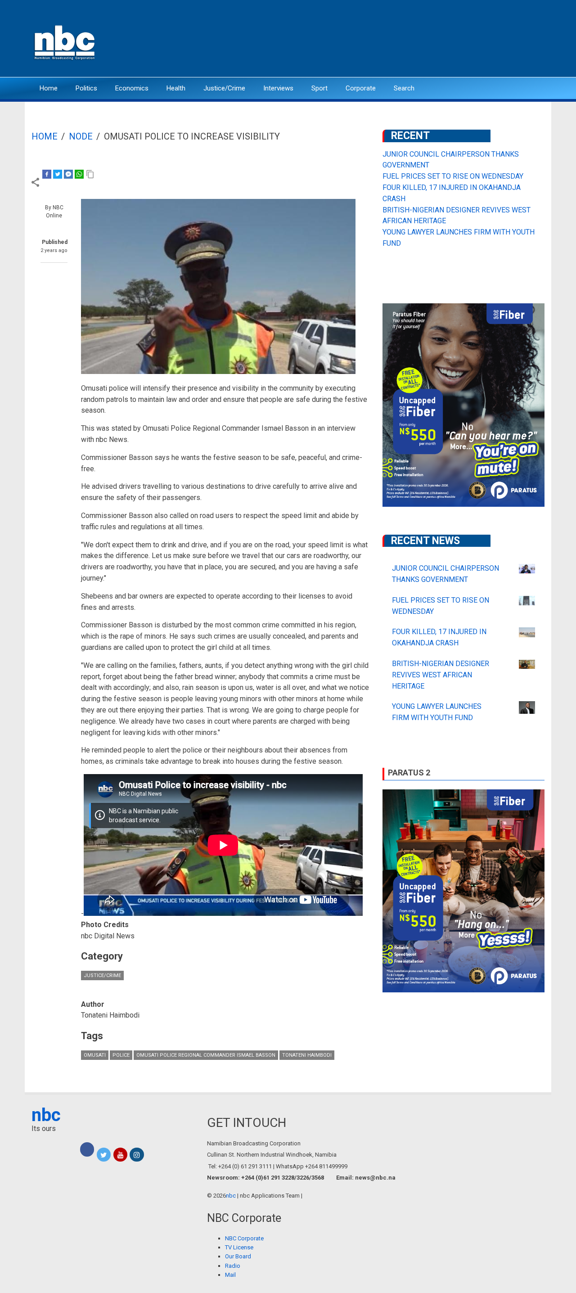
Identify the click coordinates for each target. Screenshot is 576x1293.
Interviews (278, 88)
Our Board (238, 1256)
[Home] (65, 41)
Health (175, 88)
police (121, 1055)
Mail (230, 1274)
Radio (232, 1265)
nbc (46, 1115)
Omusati (95, 1055)
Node (81, 136)
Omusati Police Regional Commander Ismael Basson (205, 1055)
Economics (131, 88)
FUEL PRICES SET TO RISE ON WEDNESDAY (452, 176)
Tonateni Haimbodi (307, 1055)
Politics (86, 88)
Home (49, 88)
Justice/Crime (224, 88)
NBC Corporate (244, 1238)
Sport (319, 88)
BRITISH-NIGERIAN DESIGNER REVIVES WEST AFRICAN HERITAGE (440, 674)
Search (404, 88)
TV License (239, 1247)
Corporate (361, 88)
